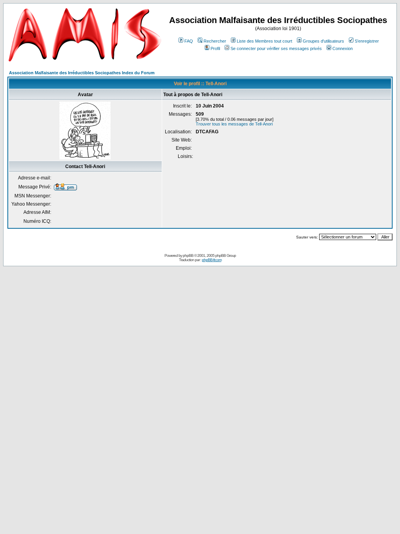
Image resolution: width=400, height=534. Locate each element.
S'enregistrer (367, 41)
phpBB (188, 255)
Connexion (342, 48)
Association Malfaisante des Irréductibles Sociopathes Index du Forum (82, 72)
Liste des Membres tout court (264, 41)
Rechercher (215, 41)
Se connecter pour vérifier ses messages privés (276, 48)
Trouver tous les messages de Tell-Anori (234, 124)
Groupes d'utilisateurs (323, 41)
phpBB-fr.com (211, 260)
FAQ (188, 41)
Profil (215, 48)
